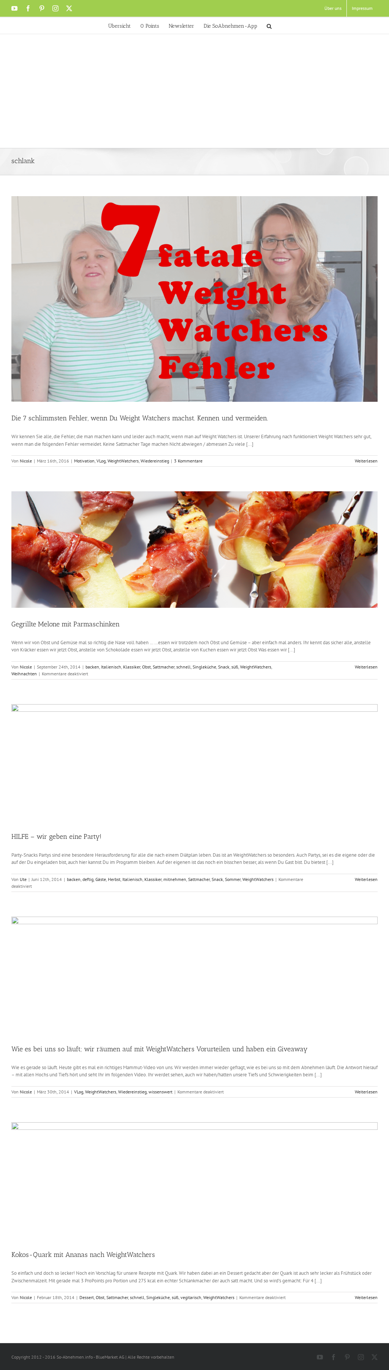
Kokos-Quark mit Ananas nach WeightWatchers (83, 1254)
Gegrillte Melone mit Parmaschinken (65, 624)
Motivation (84, 461)
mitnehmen (174, 879)
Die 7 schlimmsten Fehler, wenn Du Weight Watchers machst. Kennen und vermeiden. (139, 418)
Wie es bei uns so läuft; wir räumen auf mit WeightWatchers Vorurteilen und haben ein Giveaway (159, 1049)
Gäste (100, 879)
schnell (183, 667)
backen (92, 667)
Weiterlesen (366, 461)
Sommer (232, 879)
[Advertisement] (194, 91)
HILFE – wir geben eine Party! (56, 836)
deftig (87, 879)
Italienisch (111, 667)
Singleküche (204, 667)
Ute (23, 879)
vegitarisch (190, 1297)
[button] (269, 25)
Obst (146, 667)
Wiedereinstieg (155, 461)
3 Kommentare (188, 461)
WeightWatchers (123, 461)
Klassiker (131, 667)
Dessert (86, 1297)
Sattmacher (163, 667)
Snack (223, 667)
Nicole (26, 461)
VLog (101, 461)
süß (234, 667)
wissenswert (160, 1092)
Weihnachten (24, 673)
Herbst (114, 879)
